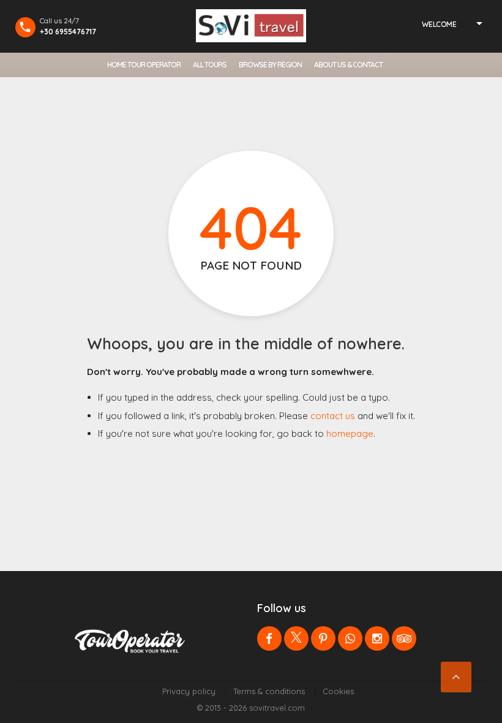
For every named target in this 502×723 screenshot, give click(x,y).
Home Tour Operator (144, 64)
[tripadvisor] (404, 638)
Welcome (439, 24)
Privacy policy (188, 691)
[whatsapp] (350, 638)
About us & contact (348, 64)
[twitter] (296, 638)
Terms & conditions (269, 691)
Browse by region (270, 64)
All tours (210, 64)
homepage (349, 433)
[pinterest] (323, 638)
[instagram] (377, 638)
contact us (332, 416)
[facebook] (269, 638)
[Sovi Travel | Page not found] (251, 25)
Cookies (338, 691)
